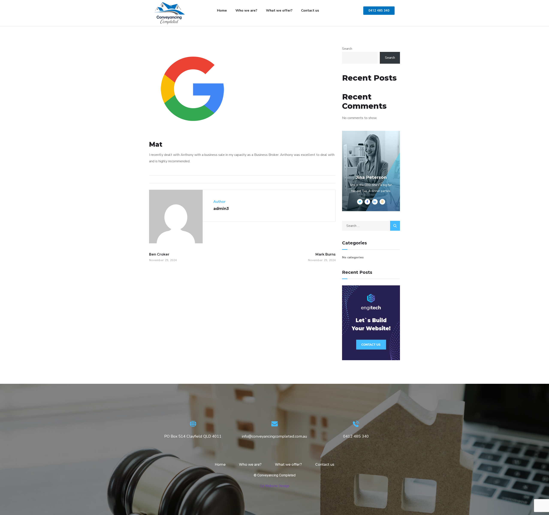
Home (222, 10)
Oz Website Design (274, 486)
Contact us (310, 10)
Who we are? (246, 10)
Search (347, 48)
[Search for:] (371, 225)
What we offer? (279, 10)
